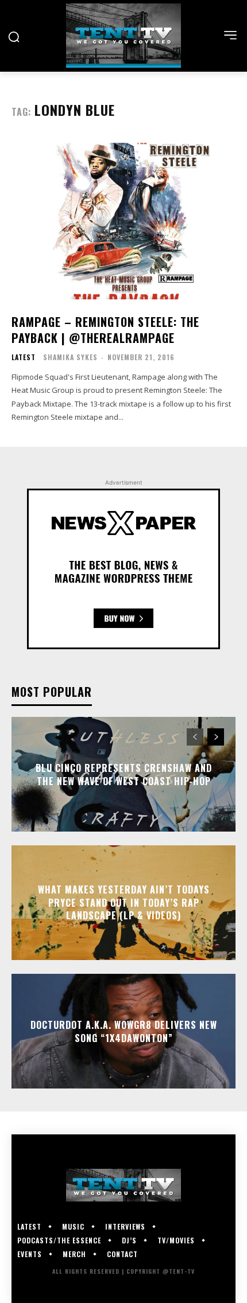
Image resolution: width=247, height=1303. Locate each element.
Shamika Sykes (70, 357)
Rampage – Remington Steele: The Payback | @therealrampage (105, 329)
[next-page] (215, 737)
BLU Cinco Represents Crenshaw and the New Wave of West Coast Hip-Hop (124, 774)
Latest (23, 357)
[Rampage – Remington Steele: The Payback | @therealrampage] (123, 221)
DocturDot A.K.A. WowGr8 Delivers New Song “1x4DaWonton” (123, 1031)
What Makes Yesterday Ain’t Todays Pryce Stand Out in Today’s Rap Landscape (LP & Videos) (124, 903)
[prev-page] (195, 737)
